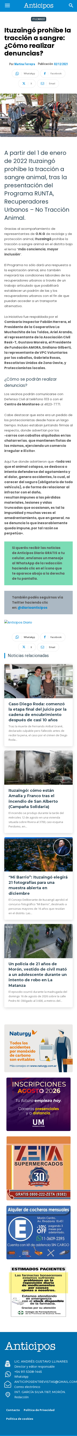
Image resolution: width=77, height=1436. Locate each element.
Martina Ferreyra (24, 64)
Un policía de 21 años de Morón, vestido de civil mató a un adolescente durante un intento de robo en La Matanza (38, 975)
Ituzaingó (38, 19)
